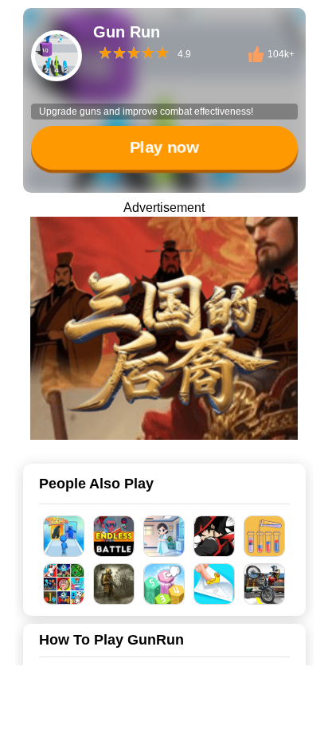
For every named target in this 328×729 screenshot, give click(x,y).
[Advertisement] (164, 709)
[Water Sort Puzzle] (264, 536)
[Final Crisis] (114, 584)
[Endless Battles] (114, 536)
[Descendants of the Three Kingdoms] (164, 328)
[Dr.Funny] (164, 536)
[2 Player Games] (64, 584)
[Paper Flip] (214, 584)
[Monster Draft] (64, 536)
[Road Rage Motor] (264, 584)
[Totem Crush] (164, 584)
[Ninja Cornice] (214, 536)
